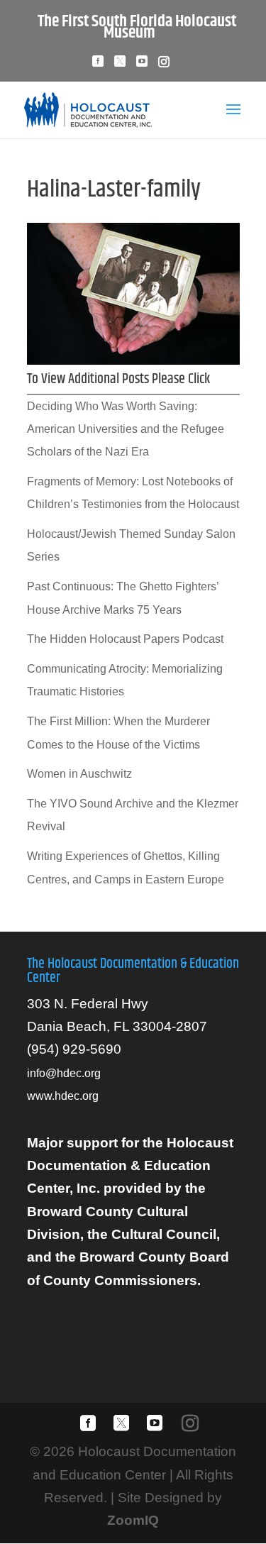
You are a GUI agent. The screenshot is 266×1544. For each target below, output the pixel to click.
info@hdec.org (64, 1073)
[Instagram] (164, 65)
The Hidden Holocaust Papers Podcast (125, 639)
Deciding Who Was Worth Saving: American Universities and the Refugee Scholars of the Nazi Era (125, 429)
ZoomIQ (133, 1520)
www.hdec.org (63, 1096)
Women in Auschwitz (79, 774)
